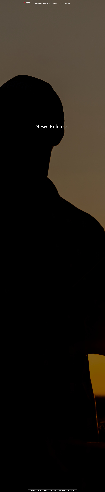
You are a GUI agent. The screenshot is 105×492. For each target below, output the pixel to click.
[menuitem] (38, 3)
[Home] (27, 2)
